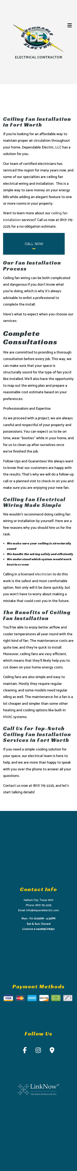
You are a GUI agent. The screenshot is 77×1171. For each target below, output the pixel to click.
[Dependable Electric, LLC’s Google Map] (52, 1051)
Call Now (34, 244)
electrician (43, 574)
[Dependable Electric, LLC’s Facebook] (25, 1051)
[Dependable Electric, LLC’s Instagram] (38, 1051)
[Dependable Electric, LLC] (38, 38)
